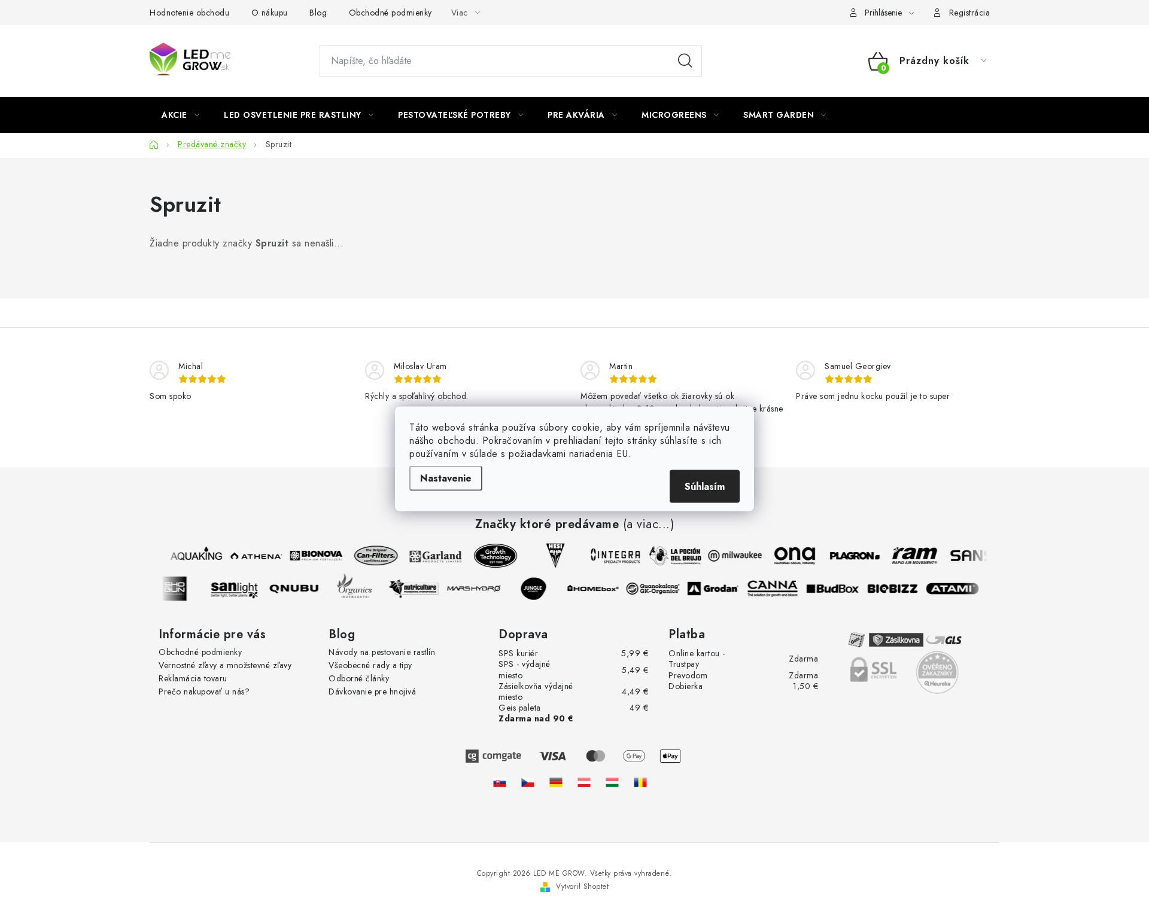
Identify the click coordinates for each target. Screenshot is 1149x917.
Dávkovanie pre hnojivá (372, 691)
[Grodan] (716, 589)
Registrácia (969, 13)
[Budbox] (835, 589)
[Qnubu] (297, 589)
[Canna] (775, 589)
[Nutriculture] (416, 589)
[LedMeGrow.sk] (499, 782)
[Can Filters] (373, 556)
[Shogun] (177, 589)
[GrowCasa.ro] (640, 782)
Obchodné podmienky (390, 13)
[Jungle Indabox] (536, 589)
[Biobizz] (895, 589)
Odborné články (359, 678)
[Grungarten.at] (584, 782)
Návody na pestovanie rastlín (382, 652)
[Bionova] (313, 556)
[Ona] (792, 556)
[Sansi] (971, 556)
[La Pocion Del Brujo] (672, 556)
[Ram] (911, 556)
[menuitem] (180, 115)
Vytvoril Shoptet (582, 886)
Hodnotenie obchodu (189, 13)
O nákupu (269, 13)
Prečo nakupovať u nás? (204, 691)
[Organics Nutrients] (357, 589)
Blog (318, 13)
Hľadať (685, 61)
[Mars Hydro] (476, 589)
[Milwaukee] (732, 556)
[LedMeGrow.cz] (527, 782)
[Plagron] (851, 556)
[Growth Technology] (492, 556)
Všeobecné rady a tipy (370, 665)
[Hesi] (552, 556)
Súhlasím (705, 486)
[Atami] (955, 589)
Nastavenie (446, 478)
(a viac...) (648, 524)
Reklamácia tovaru (193, 678)
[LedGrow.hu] (612, 782)
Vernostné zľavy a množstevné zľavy (225, 665)
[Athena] (253, 556)
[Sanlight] (237, 589)
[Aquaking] (193, 556)
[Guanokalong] (656, 589)
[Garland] (433, 556)
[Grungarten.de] (556, 782)
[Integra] (612, 556)
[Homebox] (596, 589)
